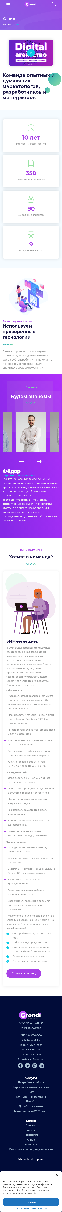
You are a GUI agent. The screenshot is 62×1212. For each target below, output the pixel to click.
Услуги (31, 1130)
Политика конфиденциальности (31, 1208)
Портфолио (31, 1134)
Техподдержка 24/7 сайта (31, 1111)
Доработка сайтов (31, 1106)
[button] (57, 1175)
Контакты (31, 1144)
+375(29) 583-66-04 (31, 1035)
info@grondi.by (31, 1040)
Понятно (31, 1202)
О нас (16, 24)
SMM (31, 1091)
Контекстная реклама (31, 1096)
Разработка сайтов (31, 1082)
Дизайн (31, 1101)
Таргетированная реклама (31, 1087)
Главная (7, 24)
